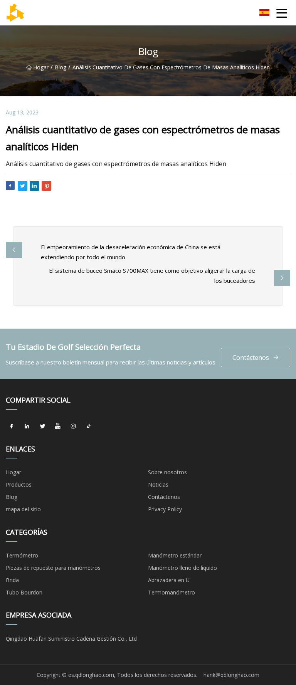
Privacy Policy (165, 509)
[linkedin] (27, 426)
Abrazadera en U (169, 580)
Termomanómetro (171, 592)
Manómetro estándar (175, 555)
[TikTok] (88, 426)
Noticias (158, 484)
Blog (60, 67)
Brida (12, 580)
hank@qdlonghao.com (231, 674)
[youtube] (58, 426)
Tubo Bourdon (24, 592)
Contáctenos (250, 357)
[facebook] (11, 426)
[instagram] (73, 426)
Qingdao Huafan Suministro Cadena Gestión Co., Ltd (71, 638)
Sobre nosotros (167, 472)
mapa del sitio (23, 509)
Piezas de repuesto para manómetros (53, 567)
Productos (19, 484)
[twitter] (42, 426)
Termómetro (22, 555)
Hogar (41, 67)
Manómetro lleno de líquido (182, 567)
